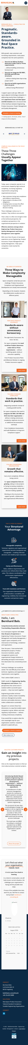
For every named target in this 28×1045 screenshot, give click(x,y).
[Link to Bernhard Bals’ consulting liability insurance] (14, 1038)
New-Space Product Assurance (12, 1002)
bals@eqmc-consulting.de (11, 993)
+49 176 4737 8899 (8, 995)
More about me (8, 735)
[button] (24, 134)
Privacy (13, 1031)
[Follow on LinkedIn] (4, 1013)
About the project (14, 843)
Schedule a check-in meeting (11, 113)
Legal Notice (22, 1028)
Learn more (21, 370)
